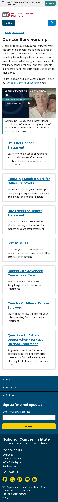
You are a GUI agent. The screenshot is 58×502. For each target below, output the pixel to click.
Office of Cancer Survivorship (23, 82)
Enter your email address (16, 411)
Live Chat (7, 454)
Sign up (29, 426)
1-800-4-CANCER (11, 458)
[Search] (52, 23)
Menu (8, 22)
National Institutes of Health (16, 490)
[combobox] (33, 23)
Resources (11, 387)
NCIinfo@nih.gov (11, 462)
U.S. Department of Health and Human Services (25, 487)
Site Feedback (10, 466)
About (9, 379)
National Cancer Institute (14, 493)
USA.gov (6, 497)
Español (50, 3)
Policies (9, 395)
